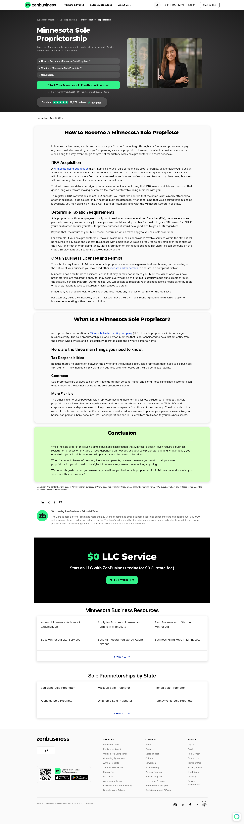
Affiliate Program (153, 777)
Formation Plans (111, 745)
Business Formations (46, 20)
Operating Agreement (114, 758)
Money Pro (108, 772)
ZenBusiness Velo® (113, 767)
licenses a (116, 268)
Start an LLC (209, 5)
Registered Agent (112, 749)
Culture (149, 758)
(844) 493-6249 (174, 5)
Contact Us (193, 758)
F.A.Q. (190, 749)
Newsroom (150, 763)
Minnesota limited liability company (111, 333)
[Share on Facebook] (55, 503)
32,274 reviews (78, 102)
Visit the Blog (152, 767)
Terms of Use (194, 763)
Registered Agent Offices (158, 790)
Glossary (192, 777)
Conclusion (79, 74)
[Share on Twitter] (49, 503)
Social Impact (152, 754)
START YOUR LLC (122, 580)
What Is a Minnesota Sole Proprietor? (79, 68)
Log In (45, 750)
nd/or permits (130, 268)
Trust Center (194, 772)
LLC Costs (108, 777)
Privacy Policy (195, 767)
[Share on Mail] (61, 503)
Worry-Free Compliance (115, 754)
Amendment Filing (112, 781)
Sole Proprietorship (68, 20)
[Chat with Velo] (237, 817)
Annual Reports (111, 763)
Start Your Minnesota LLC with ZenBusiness (78, 85)
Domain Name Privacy (114, 790)
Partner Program (153, 772)
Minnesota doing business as (71, 169)
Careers (149, 749)
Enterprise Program (155, 781)
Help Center (194, 754)
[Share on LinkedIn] (43, 503)
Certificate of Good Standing (117, 786)
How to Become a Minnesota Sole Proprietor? (79, 61)
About (148, 745)
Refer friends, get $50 (156, 786)
